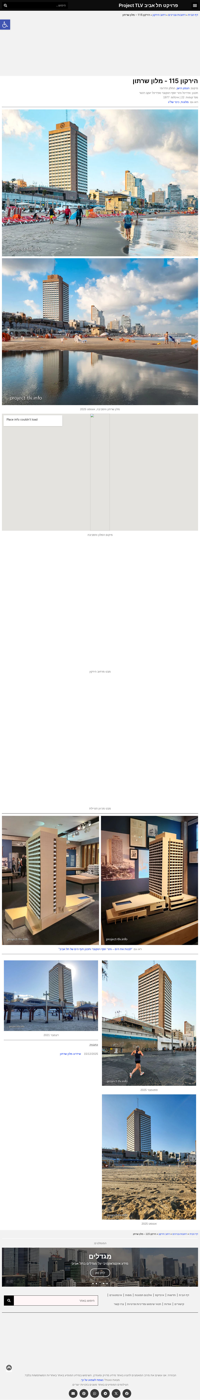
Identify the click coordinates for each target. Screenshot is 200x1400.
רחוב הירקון (159, 14)
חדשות (171, 1295)
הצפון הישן (183, 88)
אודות (167, 1304)
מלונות (185, 102)
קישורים (179, 1304)
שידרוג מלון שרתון (70, 1053)
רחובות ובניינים (177, 14)
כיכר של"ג (173, 102)
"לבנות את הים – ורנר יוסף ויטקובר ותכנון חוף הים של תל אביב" (95, 949)
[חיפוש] (5, 5)
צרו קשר (119, 1304)
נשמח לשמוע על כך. (91, 1379)
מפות (128, 1295)
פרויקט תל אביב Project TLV (148, 5)
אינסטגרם (115, 1295)
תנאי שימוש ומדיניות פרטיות (144, 1304)
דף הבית (193, 14)
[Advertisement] (100, 46)
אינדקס (159, 1295)
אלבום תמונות (143, 1295)
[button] (5, 25)
